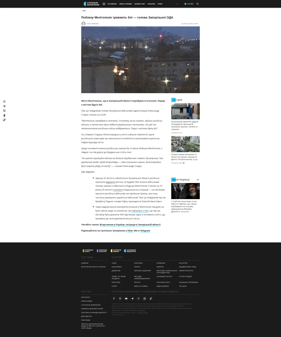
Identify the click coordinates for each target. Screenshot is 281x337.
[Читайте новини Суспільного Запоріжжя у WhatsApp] (144, 298)
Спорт (160, 4)
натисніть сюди (142, 313)
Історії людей (185, 276)
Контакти (85, 297)
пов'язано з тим (139, 210)
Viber (130, 230)
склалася (118, 189)
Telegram (145, 230)
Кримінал (161, 263)
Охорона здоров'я (142, 271)
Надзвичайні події (187, 267)
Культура (151, 4)
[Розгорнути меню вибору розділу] (104, 4)
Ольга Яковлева (93, 24)
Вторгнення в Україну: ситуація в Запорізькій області (130, 224)
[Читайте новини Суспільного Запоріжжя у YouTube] (126, 298)
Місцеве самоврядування (142, 277)
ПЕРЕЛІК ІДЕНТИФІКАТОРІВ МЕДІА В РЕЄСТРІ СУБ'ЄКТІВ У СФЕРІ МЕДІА (93, 326)
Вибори (160, 267)
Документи (86, 316)
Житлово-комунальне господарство (167, 272)
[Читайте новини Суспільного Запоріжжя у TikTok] (151, 298)
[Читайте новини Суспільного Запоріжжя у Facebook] (114, 298)
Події (84, 10)
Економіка (117, 267)
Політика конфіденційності (94, 312)
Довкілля (116, 271)
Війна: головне (125, 4)
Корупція (138, 263)
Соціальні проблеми (188, 282)
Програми (85, 320)
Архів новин (86, 301)
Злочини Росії (163, 282)
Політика (116, 282)
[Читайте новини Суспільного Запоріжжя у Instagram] (120, 298)
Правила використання (92, 309)
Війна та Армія (141, 286)
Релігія (137, 282)
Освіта (137, 267)
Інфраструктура (186, 271)
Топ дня (182, 286)
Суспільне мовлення (90, 305)
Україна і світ (139, 4)
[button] (4, 101)
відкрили (110, 181)
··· (177, 3)
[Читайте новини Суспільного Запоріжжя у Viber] (138, 298)
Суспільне (141, 310)
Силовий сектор (164, 276)
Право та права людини (119, 277)
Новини (84, 263)
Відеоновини (163, 286)
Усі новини (112, 4)
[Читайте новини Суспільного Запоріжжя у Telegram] (132, 298)
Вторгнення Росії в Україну (93, 267)
